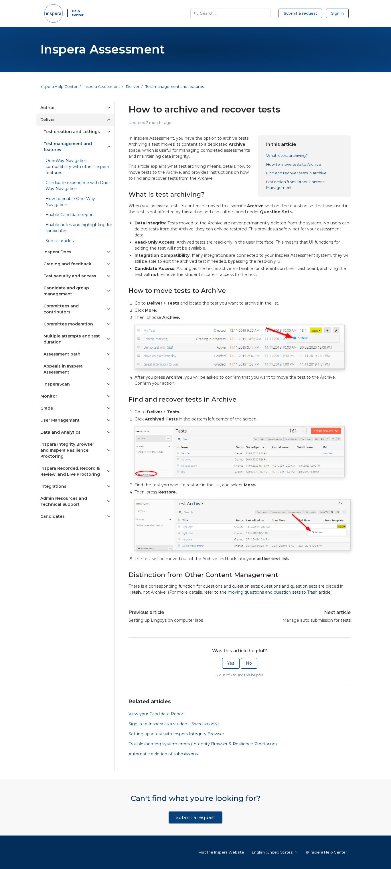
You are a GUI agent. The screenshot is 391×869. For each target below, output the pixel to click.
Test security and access (70, 276)
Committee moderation (68, 324)
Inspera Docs (57, 251)
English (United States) (273, 852)
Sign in (337, 13)
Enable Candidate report (70, 214)
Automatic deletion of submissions (163, 754)
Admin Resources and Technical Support (63, 501)
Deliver (132, 86)
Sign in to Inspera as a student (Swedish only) (174, 723)
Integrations (53, 486)
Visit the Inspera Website (221, 852)
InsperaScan (57, 384)
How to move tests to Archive (293, 164)
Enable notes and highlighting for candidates (79, 227)
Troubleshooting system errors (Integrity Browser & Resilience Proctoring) (203, 743)
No (249, 663)
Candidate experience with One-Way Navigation (78, 185)
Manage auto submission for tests (317, 620)
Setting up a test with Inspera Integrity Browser (176, 733)
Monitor (48, 396)
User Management (60, 420)
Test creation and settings (72, 131)
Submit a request (300, 13)
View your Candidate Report (157, 713)
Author (47, 107)
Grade (46, 408)
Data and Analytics (60, 432)
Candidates (52, 516)
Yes (230, 663)
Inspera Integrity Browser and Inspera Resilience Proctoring (67, 450)
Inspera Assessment (102, 86)
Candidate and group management (66, 291)
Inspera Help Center (59, 86)
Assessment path (62, 354)
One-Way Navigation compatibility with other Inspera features (77, 166)
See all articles (60, 240)
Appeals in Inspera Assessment (63, 369)
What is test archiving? (287, 155)
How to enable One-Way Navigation (70, 201)
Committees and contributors (61, 309)
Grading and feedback (67, 263)
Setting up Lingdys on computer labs (166, 620)
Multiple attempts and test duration (72, 339)
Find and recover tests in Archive (296, 173)
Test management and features (174, 86)
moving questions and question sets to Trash (272, 592)
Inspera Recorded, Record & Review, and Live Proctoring (70, 471)
